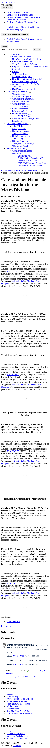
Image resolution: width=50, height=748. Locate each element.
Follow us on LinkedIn (17, 738)
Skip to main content (10, 2)
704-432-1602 (18, 664)
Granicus (17, 745)
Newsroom (17, 153)
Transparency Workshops (23, 143)
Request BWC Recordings (18, 704)
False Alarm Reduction (22, 111)
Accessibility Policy (14, 677)
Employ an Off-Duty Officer (24, 81)
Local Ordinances (20, 109)
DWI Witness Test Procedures (25, 89)
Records (15, 71)
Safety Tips (23, 106)
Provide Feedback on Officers (20, 699)
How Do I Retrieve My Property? (27, 79)
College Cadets (19, 128)
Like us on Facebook (16, 733)
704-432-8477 (13, 271)
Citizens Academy (20, 141)
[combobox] (15, 34)
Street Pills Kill (24, 156)
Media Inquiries (13, 706)
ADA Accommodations (31, 677)
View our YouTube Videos (18, 736)
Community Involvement (18, 91)
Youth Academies (20, 133)
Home (4, 170)
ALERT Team (24, 116)
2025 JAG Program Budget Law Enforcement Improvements (32, 164)
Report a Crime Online (22, 62)
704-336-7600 (18, 656)
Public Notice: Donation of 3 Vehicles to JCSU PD (30, 159)
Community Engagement (23, 99)
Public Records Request (17, 701)
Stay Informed (13, 709)
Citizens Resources (20, 101)
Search (4, 49)
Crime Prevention (20, 104)
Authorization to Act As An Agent (27, 84)
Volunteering (17, 138)
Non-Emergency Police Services (26, 59)
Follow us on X (13, 731)
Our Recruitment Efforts (17, 123)
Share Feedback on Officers (24, 64)
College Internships (20, 131)
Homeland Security (20, 114)
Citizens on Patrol (20, 146)
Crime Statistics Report (22, 151)
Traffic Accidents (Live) (22, 74)
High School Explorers (22, 136)
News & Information (16, 148)
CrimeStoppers (18, 94)
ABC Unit (16, 86)
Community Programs (22, 96)
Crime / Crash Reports (22, 76)
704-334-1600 (17, 281)
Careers (10, 694)
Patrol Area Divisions (21, 57)
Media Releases (13, 621)
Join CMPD (17, 126)
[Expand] (30, 92)
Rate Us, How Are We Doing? (20, 711)
